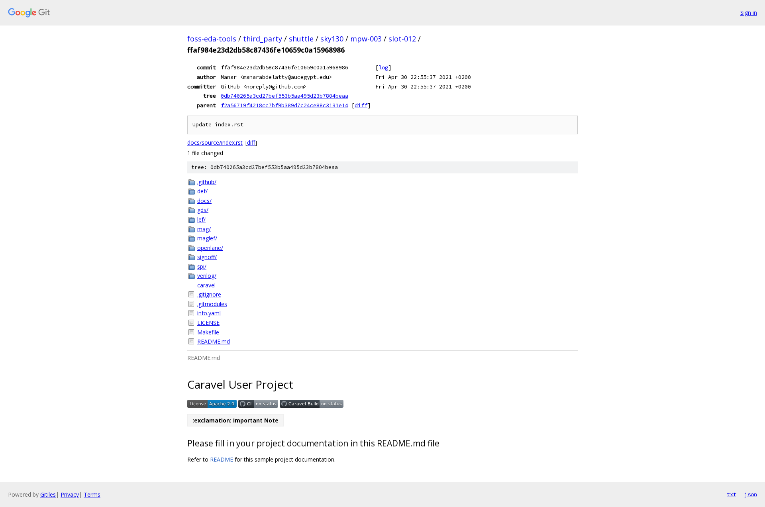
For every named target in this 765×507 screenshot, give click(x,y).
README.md (213, 341)
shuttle (301, 38)
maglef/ (207, 238)
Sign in (748, 12)
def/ (202, 191)
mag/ (204, 229)
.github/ (206, 182)
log (383, 67)
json (750, 494)
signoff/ (207, 257)
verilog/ (206, 275)
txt (731, 494)
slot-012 (402, 38)
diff (361, 105)
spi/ (201, 266)
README (221, 459)
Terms (92, 494)
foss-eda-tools (211, 38)
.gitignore (209, 294)
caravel (206, 285)
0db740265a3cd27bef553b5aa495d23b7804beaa (284, 95)
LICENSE (208, 322)
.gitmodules (212, 304)
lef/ (201, 219)
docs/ (204, 200)
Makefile (208, 332)
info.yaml (209, 313)
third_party (262, 38)
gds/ (202, 210)
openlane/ (210, 248)
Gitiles (48, 494)
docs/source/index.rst (215, 142)
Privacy (70, 494)
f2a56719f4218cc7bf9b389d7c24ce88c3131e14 (284, 105)
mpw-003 (366, 38)
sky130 (331, 38)
